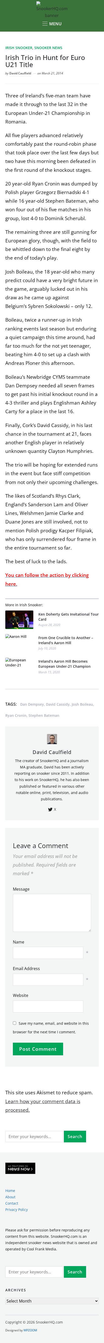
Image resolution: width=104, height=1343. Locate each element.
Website (20, 995)
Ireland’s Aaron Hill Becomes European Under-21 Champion (64, 664)
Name (18, 942)
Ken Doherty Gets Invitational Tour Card (68, 617)
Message (21, 889)
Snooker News (48, 47)
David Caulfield (20, 73)
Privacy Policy (16, 1209)
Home (10, 1190)
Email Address (26, 968)
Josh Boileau (82, 704)
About (10, 1196)
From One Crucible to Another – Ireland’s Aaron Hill (65, 640)
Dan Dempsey (32, 704)
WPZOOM (30, 1330)
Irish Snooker (18, 47)
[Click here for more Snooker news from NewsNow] (20, 1168)
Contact (11, 1203)
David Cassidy (58, 704)
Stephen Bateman (44, 715)
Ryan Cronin (16, 715)
